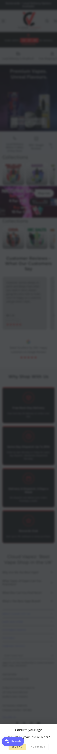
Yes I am (17, 746)
